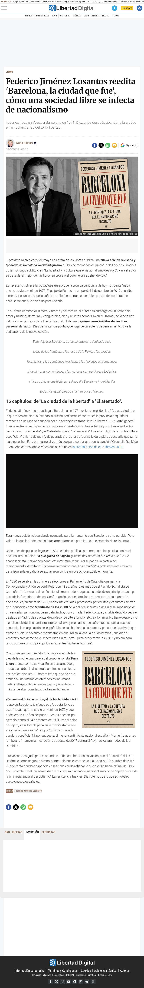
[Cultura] (71, 8)
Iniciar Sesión (139, 8)
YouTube (68, 981)
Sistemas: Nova (105, 975)
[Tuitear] (101, 145)
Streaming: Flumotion (86, 975)
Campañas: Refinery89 (41, 975)
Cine (86, 15)
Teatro (105, 15)
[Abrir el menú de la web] (24, 8)
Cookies (86, 970)
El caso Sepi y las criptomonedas (102, 2)
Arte (54, 15)
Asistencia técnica (105, 970)
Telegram (86, 981)
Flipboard (80, 981)
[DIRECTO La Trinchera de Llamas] (114, 8)
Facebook (50, 981)
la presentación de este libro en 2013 (97, 447)
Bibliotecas (42, 15)
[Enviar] (107, 145)
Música (77, 15)
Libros (29, 15)
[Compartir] (94, 145)
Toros (115, 15)
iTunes (93, 981)
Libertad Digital (72, 962)
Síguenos (131, 145)
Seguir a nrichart (35, 142)
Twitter (56, 981)
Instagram (62, 981)
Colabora (127, 8)
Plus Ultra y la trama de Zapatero (71, 2)
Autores (124, 970)
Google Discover (74, 981)
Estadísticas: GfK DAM (64, 975)
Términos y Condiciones (62, 970)
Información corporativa (30, 970)
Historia (65, 15)
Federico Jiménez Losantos (28, 790)
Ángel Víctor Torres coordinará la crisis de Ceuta (34, 2)
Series (95, 15)
